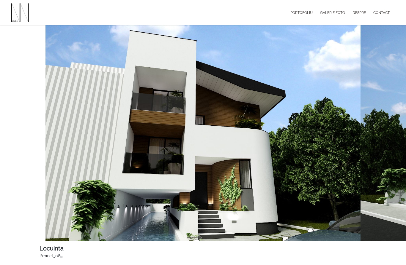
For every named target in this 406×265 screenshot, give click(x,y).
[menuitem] (305, 12)
